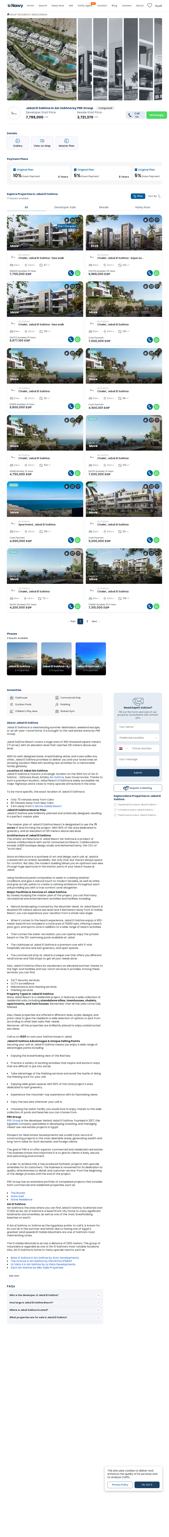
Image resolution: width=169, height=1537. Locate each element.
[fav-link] (149, 5)
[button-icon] (71, 273)
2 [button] (87, 621)
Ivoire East (17, 1196)
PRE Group (14, 1120)
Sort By (152, 196)
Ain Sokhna (57, 777)
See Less (14, 1275)
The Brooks (18, 1193)
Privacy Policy (120, 1484)
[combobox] (134, 737)
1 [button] (80, 621)
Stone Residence (21, 1199)
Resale (104, 207)
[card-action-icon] (66, 219)
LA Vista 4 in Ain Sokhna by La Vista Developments (43, 1264)
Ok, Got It (147, 1484)
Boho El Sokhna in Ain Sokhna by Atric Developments (45, 1258)
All (26, 207)
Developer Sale (65, 207)
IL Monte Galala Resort (47, 806)
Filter (140, 196)
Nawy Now (142, 207)
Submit (138, 772)
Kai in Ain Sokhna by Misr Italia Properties (37, 1268)
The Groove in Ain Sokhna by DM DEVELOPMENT (41, 1261)
